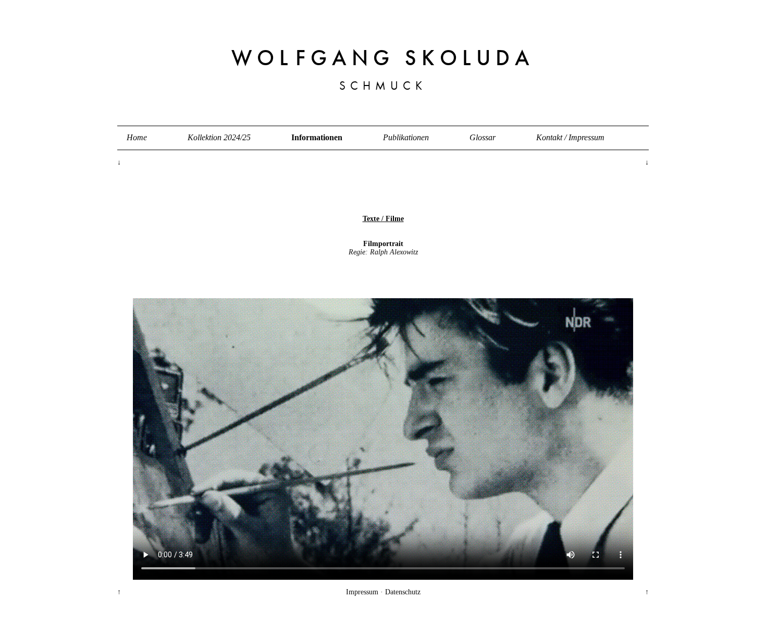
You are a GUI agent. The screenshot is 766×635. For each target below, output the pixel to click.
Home (137, 137)
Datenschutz (403, 592)
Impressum (362, 592)
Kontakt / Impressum (570, 137)
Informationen (316, 137)
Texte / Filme (383, 219)
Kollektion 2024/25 (219, 137)
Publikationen (406, 137)
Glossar (483, 137)
